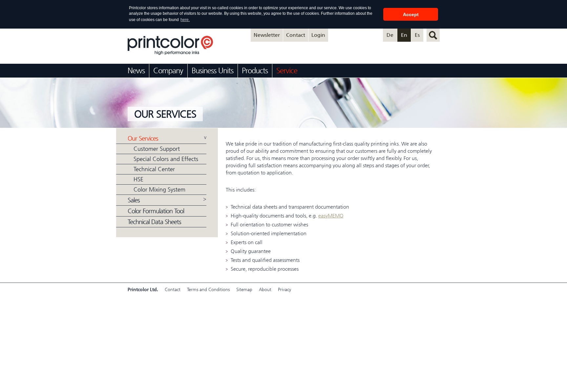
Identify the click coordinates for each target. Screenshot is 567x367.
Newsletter (267, 35)
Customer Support (157, 148)
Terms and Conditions (208, 289)
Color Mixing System (159, 189)
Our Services (143, 138)
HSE (138, 179)
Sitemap (244, 289)
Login (318, 35)
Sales (134, 200)
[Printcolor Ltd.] (170, 53)
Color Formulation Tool (156, 211)
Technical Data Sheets (154, 221)
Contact (295, 35)
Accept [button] (411, 14)
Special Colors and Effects (166, 159)
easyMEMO (331, 216)
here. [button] (185, 19)
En (404, 35)
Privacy (284, 289)
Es (417, 35)
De (390, 35)
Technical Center (154, 169)
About (265, 289)
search (433, 35)
